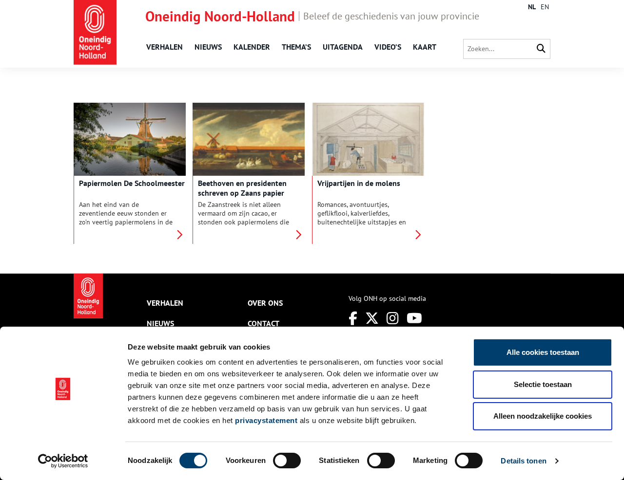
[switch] (287, 460)
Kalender (252, 47)
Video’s (387, 47)
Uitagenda (343, 47)
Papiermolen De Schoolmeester (132, 183)
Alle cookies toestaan (543, 352)
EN (545, 6)
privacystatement (266, 420)
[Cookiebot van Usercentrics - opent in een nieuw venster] (63, 461)
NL (532, 6)
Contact (263, 323)
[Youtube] (414, 318)
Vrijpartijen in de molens (358, 183)
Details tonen (523, 461)
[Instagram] (393, 318)
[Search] (541, 49)
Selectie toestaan (543, 384)
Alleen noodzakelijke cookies (542, 416)
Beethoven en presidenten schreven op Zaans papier (242, 188)
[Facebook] (353, 318)
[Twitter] (372, 318)
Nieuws (208, 47)
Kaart (424, 47)
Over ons (265, 303)
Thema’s (296, 47)
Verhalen (164, 47)
